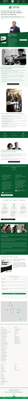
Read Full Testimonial (2, 190)
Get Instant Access (23, 39)
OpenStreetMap (18, 321)
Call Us (4, 397)
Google (13, 394)
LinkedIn (15, 394)
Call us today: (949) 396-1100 (14, 4)
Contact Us (23, 397)
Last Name (16, 278)
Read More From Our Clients (7, 195)
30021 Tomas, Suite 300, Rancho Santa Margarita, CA (14, 392)
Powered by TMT (16, 390)
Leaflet (14, 321)
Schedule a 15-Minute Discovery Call (14, 161)
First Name (3, 278)
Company (3, 282)
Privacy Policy (11, 390)
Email (3, 285)
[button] (10, 302)
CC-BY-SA (22, 321)
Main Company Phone (5, 289)
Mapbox (26, 321)
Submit (14, 293)
